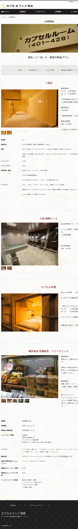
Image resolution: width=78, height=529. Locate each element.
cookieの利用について (6, 525)
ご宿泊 (20, 70)
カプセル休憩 (50, 70)
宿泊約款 (13, 505)
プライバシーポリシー (37, 505)
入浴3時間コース (34, 70)
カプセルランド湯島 (13, 513)
